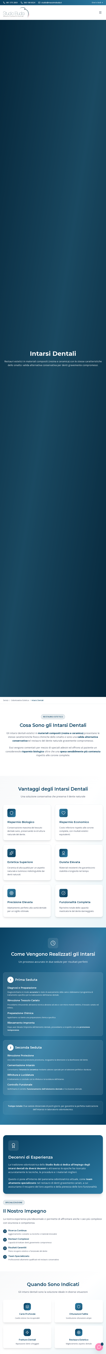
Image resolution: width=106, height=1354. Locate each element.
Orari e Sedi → (97, 3)
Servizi (5, 700)
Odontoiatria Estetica (20, 700)
